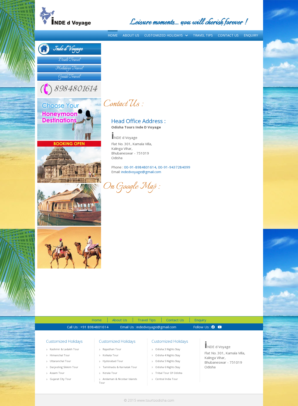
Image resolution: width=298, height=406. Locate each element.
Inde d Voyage (63, 49)
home (97, 320)
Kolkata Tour (111, 355)
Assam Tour (57, 373)
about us (119, 320)
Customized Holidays (163, 35)
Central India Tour (166, 379)
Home (113, 35)
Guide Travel (69, 76)
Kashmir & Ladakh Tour (64, 349)
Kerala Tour (110, 373)
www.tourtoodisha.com (155, 400)
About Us (131, 35)
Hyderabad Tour (113, 361)
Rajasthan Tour (112, 349)
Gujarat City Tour (60, 379)
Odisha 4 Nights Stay (167, 355)
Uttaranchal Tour (60, 361)
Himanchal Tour (60, 355)
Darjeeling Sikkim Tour (64, 367)
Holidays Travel (69, 68)
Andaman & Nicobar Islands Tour (118, 380)
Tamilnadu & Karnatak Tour (120, 367)
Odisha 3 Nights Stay (167, 349)
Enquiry (251, 35)
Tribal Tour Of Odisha (168, 373)
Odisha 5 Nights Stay (167, 361)
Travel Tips (203, 35)
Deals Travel (69, 60)
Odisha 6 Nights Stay (167, 367)
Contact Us (228, 35)
